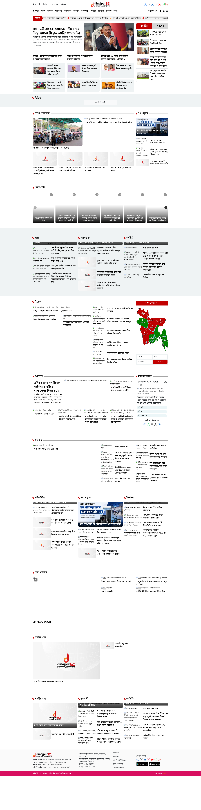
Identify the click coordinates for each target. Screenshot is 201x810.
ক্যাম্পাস (108, 11)
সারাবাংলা (58, 11)
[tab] (144, 26)
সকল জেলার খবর (152, 303)
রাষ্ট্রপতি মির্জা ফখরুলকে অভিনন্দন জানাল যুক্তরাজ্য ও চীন (129, 18)
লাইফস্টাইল (85, 238)
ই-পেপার (151, 11)
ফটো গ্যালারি (41, 572)
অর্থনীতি (76, 11)
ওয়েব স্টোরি (40, 187)
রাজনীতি (50, 11)
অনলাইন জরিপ (145, 376)
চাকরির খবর (40, 637)
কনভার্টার (116, 756)
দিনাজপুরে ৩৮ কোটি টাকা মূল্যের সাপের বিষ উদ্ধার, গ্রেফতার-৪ (56, 18)
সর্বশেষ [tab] (160, 26)
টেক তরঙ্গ (165, 774)
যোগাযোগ (116, 753)
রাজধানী (84, 699)
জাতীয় (43, 11)
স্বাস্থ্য (37, 238)
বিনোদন (101, 11)
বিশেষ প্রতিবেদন (42, 113)
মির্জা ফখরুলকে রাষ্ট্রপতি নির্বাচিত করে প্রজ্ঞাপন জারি (167, 18)
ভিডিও (38, 98)
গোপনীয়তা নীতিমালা (119, 760)
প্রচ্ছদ (37, 11)
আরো (115, 11)
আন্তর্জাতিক (67, 11)
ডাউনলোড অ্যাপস (118, 768)
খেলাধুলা (93, 11)
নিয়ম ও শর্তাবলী (118, 764)
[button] (165, 207)
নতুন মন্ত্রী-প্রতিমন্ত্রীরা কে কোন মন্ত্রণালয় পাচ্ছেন (94, 18)
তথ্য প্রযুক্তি (84, 11)
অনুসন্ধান (160, 362)
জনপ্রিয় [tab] (144, 26)
